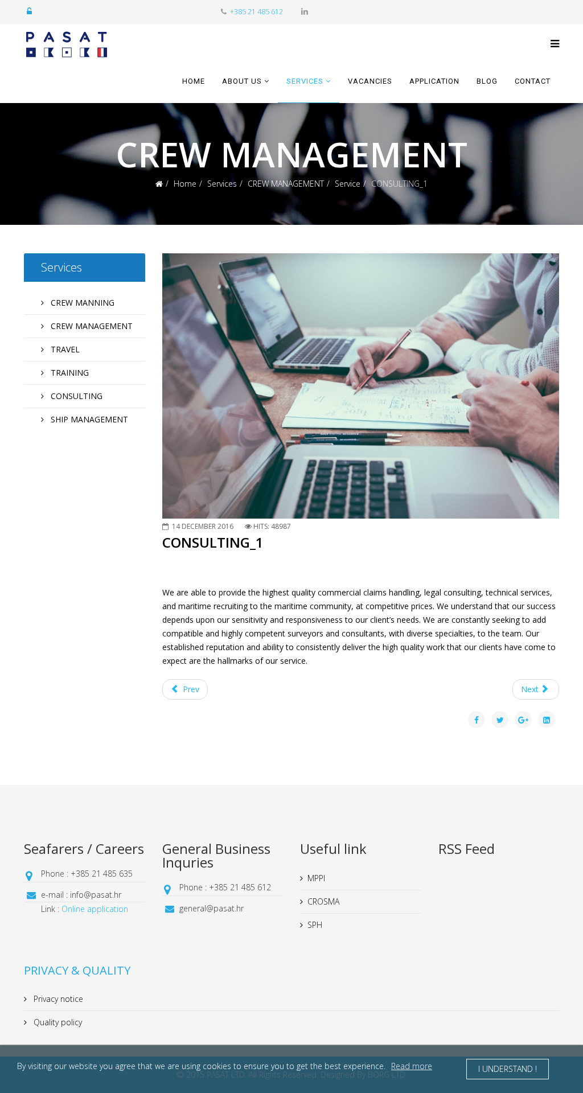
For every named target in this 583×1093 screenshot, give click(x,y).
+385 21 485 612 (256, 12)
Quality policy (56, 1022)
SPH (314, 924)
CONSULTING (75, 396)
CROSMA (323, 901)
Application (434, 81)
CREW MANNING (81, 302)
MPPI (316, 878)
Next (531, 689)
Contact (533, 81)
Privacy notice (57, 998)
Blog (487, 81)
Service (347, 183)
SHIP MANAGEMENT (88, 419)
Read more (411, 1066)
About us (242, 81)
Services (304, 81)
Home (193, 81)
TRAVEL (64, 349)
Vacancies (370, 81)
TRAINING (68, 372)
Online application (94, 908)
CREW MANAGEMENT (286, 183)
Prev (189, 689)
